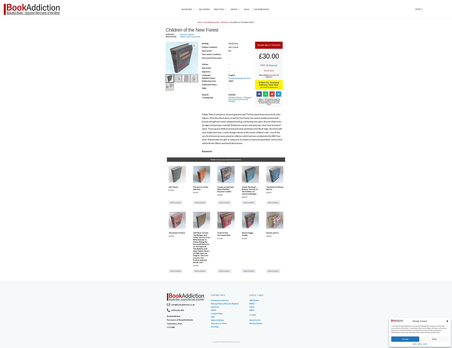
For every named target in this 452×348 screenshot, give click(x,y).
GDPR (415, 344)
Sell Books (204, 9)
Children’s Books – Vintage (239, 97)
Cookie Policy (217, 313)
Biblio (251, 303)
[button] (447, 321)
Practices (219, 9)
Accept (405, 339)
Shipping (273, 65)
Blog (246, 9)
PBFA (251, 310)
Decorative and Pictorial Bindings (238, 100)
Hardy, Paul (195, 36)
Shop (200, 22)
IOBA (251, 307)
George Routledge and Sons (239, 78)
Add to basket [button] (175, 202)
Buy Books (187, 9)
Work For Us (254, 320)
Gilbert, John (185, 36)
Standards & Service (220, 300)
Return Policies (217, 320)
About (234, 9)
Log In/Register (261, 9)
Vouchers (215, 307)
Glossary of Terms (219, 323)
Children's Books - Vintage (216, 22)
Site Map (215, 327)
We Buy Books (255, 323)
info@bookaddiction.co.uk (183, 304)
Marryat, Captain (187, 34)
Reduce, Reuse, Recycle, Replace (225, 303)
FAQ (213, 317)
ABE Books (254, 300)
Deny (434, 339)
